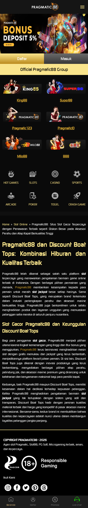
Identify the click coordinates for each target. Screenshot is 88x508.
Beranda (11, 504)
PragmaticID (66, 128)
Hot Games (11, 183)
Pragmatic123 (22, 128)
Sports (77, 183)
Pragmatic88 (23, 287)
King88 (22, 100)
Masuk (66, 58)
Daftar (22, 58)
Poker (33, 204)
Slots (33, 183)
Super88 (66, 100)
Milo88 (22, 156)
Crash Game (77, 204)
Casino (55, 183)
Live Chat (77, 504)
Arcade (11, 204)
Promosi (55, 504)
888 (66, 156)
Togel (55, 204)
